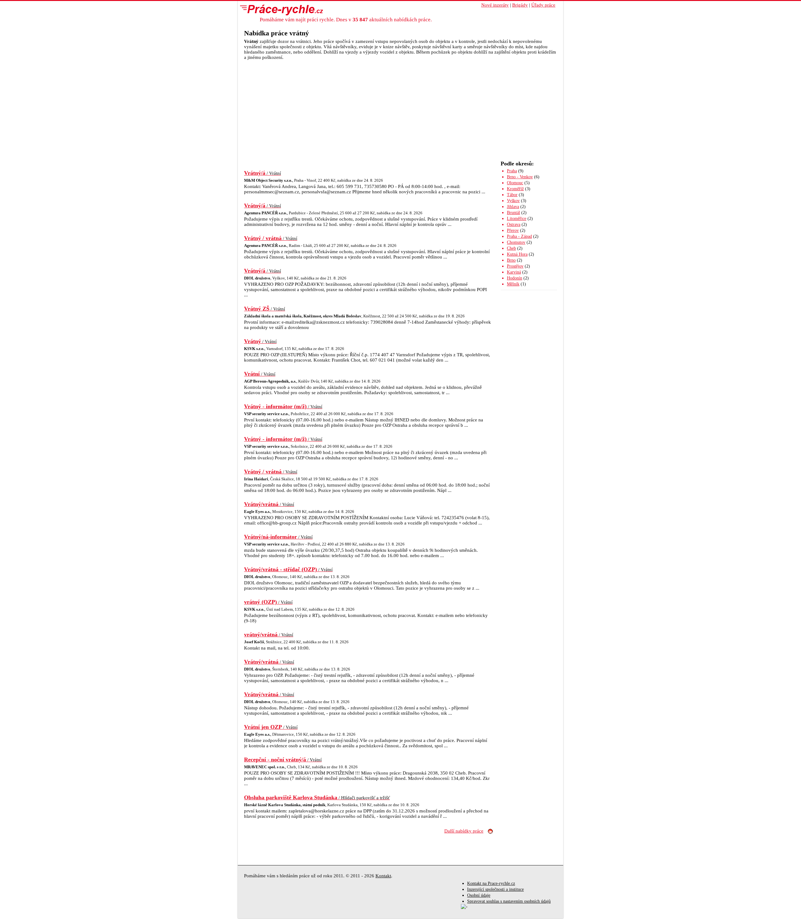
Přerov (513, 230)
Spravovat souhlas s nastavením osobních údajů (509, 901)
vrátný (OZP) (268, 602)
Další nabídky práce (463, 830)
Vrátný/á (262, 173)
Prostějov (515, 266)
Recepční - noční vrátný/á (283, 759)
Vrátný (260, 341)
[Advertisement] (400, 107)
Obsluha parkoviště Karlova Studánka (317, 797)
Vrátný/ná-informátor (278, 537)
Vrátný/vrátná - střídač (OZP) (288, 569)
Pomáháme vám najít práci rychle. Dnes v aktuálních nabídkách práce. (346, 20)
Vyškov (513, 200)
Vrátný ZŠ (264, 308)
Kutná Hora (517, 254)
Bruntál (513, 212)
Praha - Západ (519, 236)
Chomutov (516, 242)
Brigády (520, 5)
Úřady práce (543, 5)
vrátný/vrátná (268, 634)
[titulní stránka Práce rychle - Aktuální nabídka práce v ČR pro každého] (280, 10)
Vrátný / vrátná (270, 238)
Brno (511, 260)
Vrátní (259, 374)
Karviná (514, 272)
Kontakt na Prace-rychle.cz (491, 883)
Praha (512, 171)
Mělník (513, 284)
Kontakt (383, 875)
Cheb (511, 248)
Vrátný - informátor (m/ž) (283, 406)
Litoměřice (516, 218)
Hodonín (514, 278)
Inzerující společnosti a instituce (495, 889)
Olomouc (515, 182)
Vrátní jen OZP (271, 727)
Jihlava (513, 206)
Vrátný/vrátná (269, 504)
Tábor (512, 194)
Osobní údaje (478, 895)
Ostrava (513, 224)
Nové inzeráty (495, 5)
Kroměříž (515, 188)
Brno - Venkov (520, 177)
